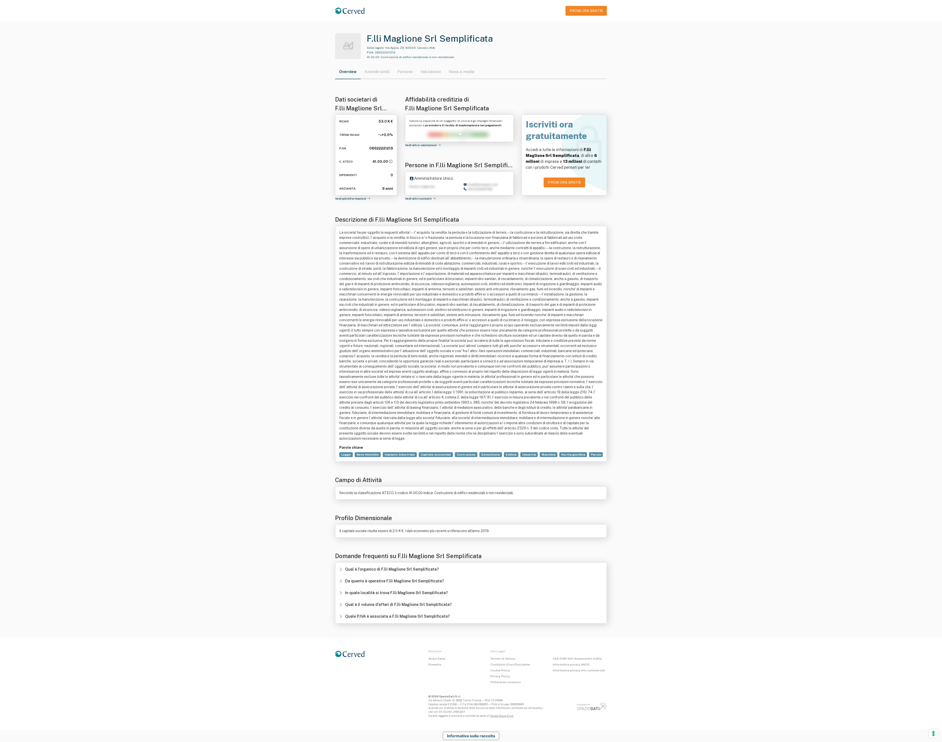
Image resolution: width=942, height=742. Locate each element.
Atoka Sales (436, 658)
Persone (405, 71)
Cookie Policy (500, 670)
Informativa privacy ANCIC (571, 664)
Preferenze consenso (505, 682)
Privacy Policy (500, 676)
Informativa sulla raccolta (471, 735)
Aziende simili (377, 71)
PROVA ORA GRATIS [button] (586, 11)
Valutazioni (430, 71)
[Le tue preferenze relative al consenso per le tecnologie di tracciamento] (933, 733)
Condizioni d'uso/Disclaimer (510, 664)
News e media (461, 71)
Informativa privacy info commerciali (579, 670)
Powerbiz (434, 664)
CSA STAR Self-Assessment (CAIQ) (577, 658)
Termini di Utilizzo (502, 658)
